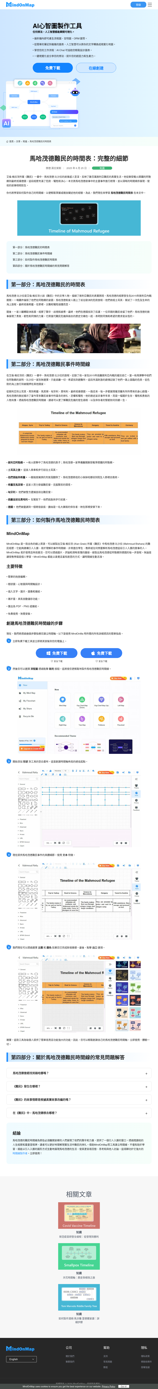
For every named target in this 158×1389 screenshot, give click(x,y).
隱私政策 (145, 1356)
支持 (105, 1356)
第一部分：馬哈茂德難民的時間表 (31, 247)
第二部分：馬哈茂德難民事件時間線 (32, 253)
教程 (105, 1367)
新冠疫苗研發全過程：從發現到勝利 (79, 1236)
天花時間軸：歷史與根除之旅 (79, 1277)
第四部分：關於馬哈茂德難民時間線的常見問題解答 (41, 265)
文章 (18, 141)
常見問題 (107, 1361)
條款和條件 (146, 1361)
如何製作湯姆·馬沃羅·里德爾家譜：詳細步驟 (79, 1320)
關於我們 (70, 1356)
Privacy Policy (108, 1386)
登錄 (138, 4)
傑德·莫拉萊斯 (53, 168)
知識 (25, 141)
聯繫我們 (70, 1361)
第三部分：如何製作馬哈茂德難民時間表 (35, 259)
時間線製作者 (20, 1153)
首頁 (11, 141)
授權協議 (145, 1367)
